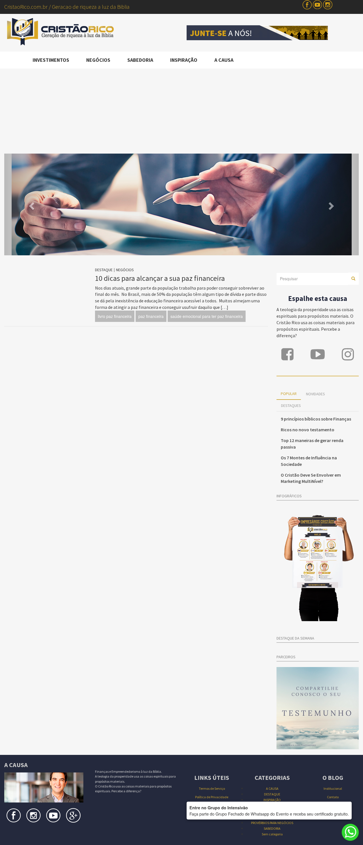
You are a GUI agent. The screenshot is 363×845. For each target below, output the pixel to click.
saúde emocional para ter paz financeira (206, 316)
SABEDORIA (140, 60)
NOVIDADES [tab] (315, 393)
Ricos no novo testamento (307, 429)
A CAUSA (223, 60)
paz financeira (151, 316)
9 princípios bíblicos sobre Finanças (316, 419)
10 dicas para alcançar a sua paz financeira (160, 278)
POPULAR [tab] (289, 393)
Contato (333, 797)
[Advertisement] (181, 111)
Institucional (333, 788)
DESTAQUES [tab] (291, 405)
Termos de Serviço (212, 788)
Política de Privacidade (211, 797)
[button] (31, 204)
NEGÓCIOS (98, 60)
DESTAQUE (104, 269)
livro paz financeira (115, 316)
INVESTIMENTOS (51, 60)
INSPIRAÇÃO (183, 60)
